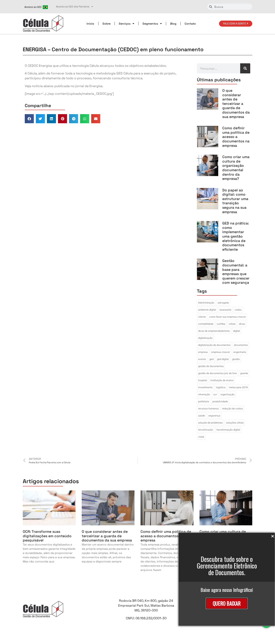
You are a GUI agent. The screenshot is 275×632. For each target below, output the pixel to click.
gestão (236, 359)
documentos (241, 344)
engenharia (239, 352)
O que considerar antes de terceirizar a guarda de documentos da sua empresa (236, 103)
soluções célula (235, 422)
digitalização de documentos (214, 344)
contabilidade (205, 323)
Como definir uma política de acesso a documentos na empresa (235, 137)
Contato (190, 23)
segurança (214, 415)
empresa (203, 352)
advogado (223, 302)
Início (90, 23)
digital (236, 330)
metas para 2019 (238, 387)
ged (211, 359)
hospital (202, 380)
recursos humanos (208, 408)
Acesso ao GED (33, 7)
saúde (201, 415)
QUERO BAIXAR (227, 603)
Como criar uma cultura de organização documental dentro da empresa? (235, 167)
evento (202, 359)
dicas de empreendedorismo (214, 330)
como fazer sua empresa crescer (227, 316)
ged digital (223, 359)
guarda (244, 373)
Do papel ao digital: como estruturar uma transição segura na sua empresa (235, 201)
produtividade (220, 401)
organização (227, 394)
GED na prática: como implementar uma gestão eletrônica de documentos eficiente (235, 236)
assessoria (225, 309)
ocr (215, 394)
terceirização (205, 429)
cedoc (238, 309)
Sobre (106, 23)
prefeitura (203, 401)
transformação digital (228, 429)
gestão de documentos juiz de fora (217, 373)
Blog (173, 23)
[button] (29, 118)
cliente (202, 316)
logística (220, 387)
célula (232, 323)
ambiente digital (207, 309)
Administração (206, 302)
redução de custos (232, 408)
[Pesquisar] (245, 68)
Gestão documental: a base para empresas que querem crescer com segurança (235, 271)
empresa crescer (220, 352)
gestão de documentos (211, 366)
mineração (204, 394)
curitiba (221, 323)
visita (201, 436)
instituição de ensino (222, 380)
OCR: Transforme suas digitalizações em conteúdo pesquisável (47, 535)
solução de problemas (210, 422)
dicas (242, 323)
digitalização (205, 337)
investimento (205, 387)
